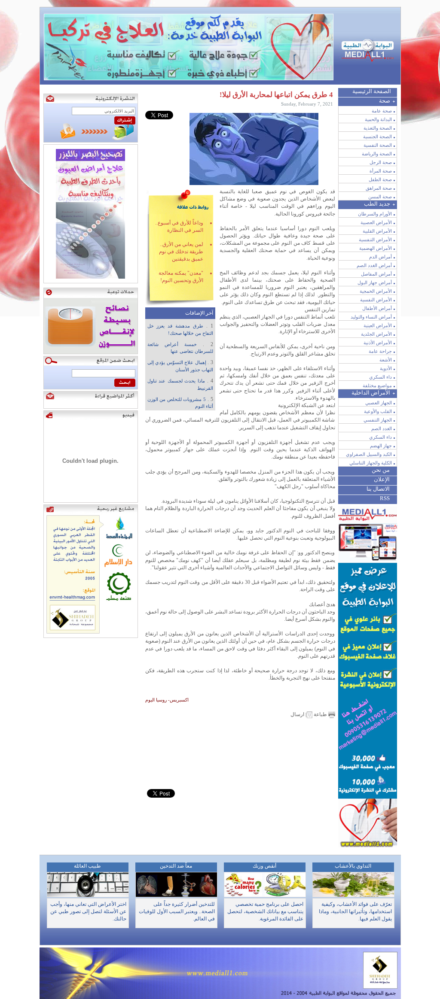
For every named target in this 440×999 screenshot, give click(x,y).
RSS (385, 498)
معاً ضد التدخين (176, 866)
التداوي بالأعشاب (353, 866)
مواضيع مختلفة (377, 385)
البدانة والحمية (378, 119)
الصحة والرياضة (377, 153)
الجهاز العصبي (378, 402)
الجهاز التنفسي (378, 419)
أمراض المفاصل (376, 273)
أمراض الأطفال (377, 308)
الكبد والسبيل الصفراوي (369, 454)
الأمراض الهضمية (375, 248)
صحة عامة (382, 110)
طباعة (320, 714)
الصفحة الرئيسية (371, 91)
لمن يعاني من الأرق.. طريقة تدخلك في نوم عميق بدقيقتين (181, 251)
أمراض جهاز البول (375, 282)
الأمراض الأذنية (378, 342)
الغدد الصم (381, 428)
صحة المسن (380, 196)
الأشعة (385, 359)
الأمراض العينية (378, 325)
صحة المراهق (379, 188)
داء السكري (380, 377)
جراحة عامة (380, 351)
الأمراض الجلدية (376, 334)
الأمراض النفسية (376, 299)
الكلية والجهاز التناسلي (370, 462)
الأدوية (386, 368)
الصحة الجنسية (377, 136)
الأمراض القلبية (377, 231)
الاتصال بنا (378, 489)
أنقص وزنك (264, 866)
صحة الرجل (381, 162)
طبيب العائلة (87, 866)
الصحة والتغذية (378, 128)
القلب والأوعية (378, 411)
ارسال (298, 714)
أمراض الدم (380, 256)
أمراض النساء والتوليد (371, 316)
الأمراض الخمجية (376, 291)
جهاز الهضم (381, 445)
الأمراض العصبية (376, 222)
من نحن (381, 470)
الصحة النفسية (378, 145)
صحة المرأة (381, 170)
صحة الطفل (380, 179)
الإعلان (382, 479)
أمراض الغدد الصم (374, 265)
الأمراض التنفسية (375, 239)
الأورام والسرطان (375, 213)
